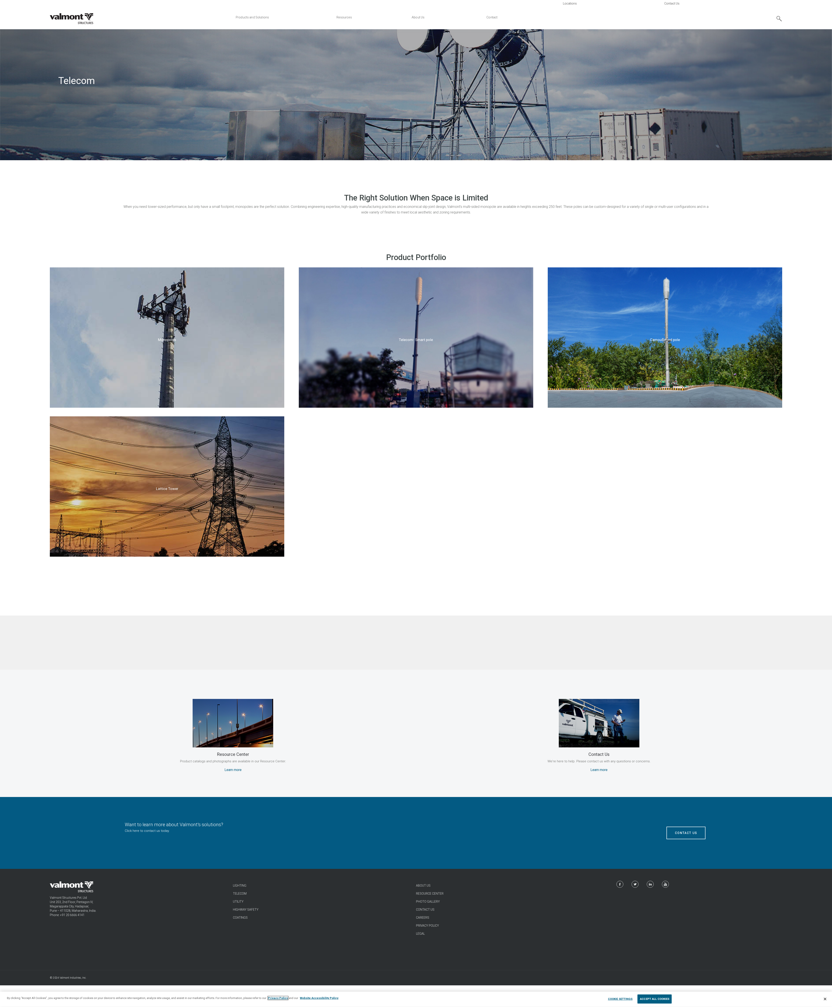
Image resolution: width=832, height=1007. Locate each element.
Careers (422, 917)
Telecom (240, 893)
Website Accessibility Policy (319, 998)
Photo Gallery (428, 901)
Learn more (233, 770)
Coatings (240, 917)
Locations (570, 3)
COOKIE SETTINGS (620, 999)
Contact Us (671, 3)
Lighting (239, 885)
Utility (238, 901)
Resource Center (430, 893)
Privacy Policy (427, 925)
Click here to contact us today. (147, 831)
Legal (420, 933)
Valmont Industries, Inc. (73, 977)
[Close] (825, 999)
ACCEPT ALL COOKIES (654, 999)
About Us (423, 885)
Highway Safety (245, 909)
